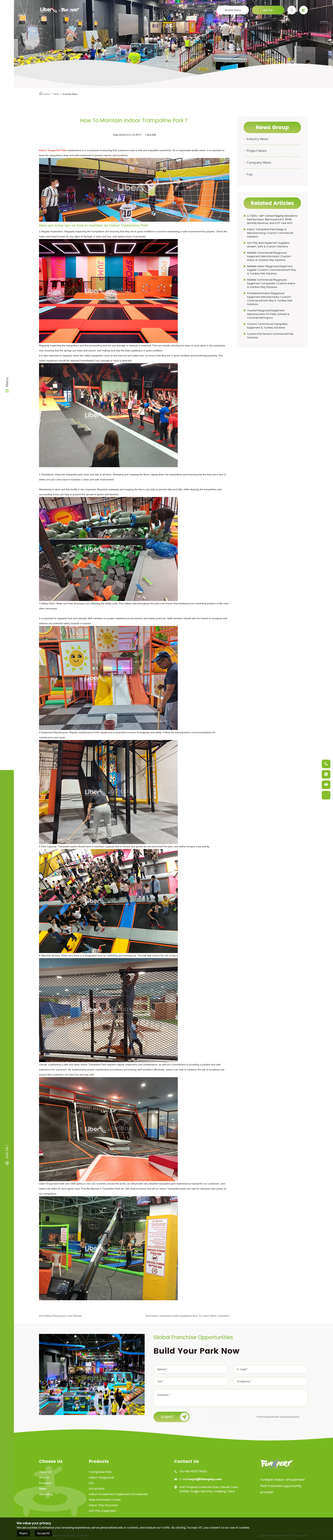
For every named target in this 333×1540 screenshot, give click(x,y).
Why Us (44, 1478)
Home (46, 94)
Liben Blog (46, 1494)
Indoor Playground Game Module (60, 1315)
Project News (257, 151)
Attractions (96, 1489)
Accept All (43, 1533)
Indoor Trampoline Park (53, 150)
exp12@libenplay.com (205, 1479)
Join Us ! (268, 10)
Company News (259, 162)
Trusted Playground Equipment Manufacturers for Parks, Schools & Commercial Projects (268, 314)
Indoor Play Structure (103, 1505)
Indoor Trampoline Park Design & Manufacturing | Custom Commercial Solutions (270, 233)
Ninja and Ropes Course (105, 1500)
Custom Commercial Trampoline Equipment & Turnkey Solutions (267, 325)
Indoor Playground (101, 1478)
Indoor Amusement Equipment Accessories (118, 1494)
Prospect (45, 1483)
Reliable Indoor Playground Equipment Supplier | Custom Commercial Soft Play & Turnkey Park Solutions (271, 270)
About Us (45, 1472)
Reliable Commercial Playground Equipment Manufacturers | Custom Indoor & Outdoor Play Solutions (269, 256)
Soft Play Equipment (102, 1511)
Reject (23, 1533)
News (56, 94)
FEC (91, 1483)
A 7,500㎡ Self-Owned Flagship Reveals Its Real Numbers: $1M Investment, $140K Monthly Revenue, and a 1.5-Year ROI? (272, 219)
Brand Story (233, 10)
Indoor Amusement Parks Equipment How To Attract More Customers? (187, 1315)
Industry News (257, 139)
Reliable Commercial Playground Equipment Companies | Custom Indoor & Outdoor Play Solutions (271, 283)
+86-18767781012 (195, 1471)
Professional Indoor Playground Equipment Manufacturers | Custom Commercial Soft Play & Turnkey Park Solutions (269, 299)
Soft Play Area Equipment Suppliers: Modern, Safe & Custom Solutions (268, 244)
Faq (249, 174)
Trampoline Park (100, 1472)
